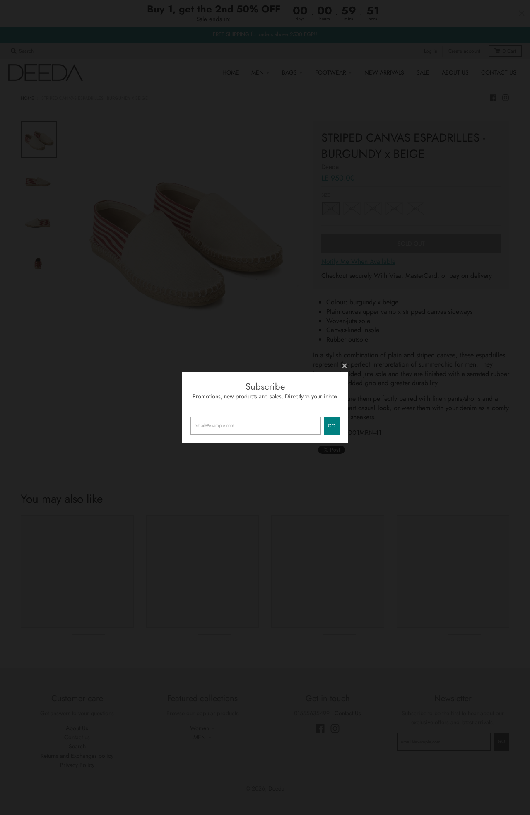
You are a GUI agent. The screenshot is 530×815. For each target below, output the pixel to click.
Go (331, 425)
